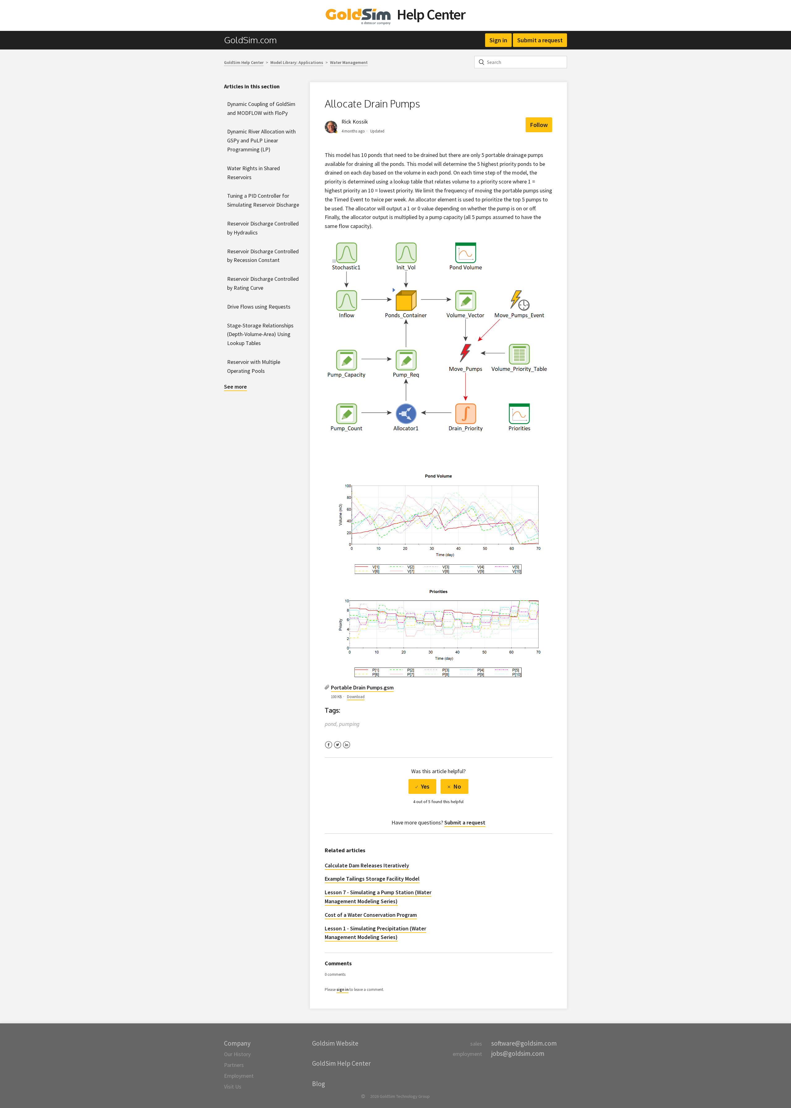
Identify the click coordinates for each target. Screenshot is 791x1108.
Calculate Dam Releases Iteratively (367, 865)
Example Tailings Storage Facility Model (372, 878)
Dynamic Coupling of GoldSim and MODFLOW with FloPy (261, 108)
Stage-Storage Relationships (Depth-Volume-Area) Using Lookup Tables (260, 334)
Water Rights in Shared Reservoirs (253, 173)
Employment (239, 1075)
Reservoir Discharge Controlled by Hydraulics (263, 228)
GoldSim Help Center (244, 62)
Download (356, 696)
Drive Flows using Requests (258, 306)
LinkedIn (346, 748)
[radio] (422, 786)
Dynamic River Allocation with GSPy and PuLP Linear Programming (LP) (261, 140)
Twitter (337, 748)
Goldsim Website (335, 1043)
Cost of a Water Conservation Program (371, 914)
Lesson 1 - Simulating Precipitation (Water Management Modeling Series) (375, 933)
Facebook (328, 748)
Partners (234, 1064)
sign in (342, 989)
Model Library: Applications (296, 62)
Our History (237, 1054)
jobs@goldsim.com (517, 1053)
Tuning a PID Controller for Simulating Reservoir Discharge (263, 200)
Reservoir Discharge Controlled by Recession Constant (263, 256)
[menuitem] (253, 40)
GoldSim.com (250, 39)
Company (237, 1043)
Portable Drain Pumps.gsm (362, 687)
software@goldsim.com (524, 1043)
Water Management (349, 62)
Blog (318, 1084)
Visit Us (232, 1086)
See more (235, 386)
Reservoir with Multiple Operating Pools (253, 366)
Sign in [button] (498, 40)
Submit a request (540, 40)
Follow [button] (539, 124)
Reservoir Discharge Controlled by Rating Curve (263, 283)
